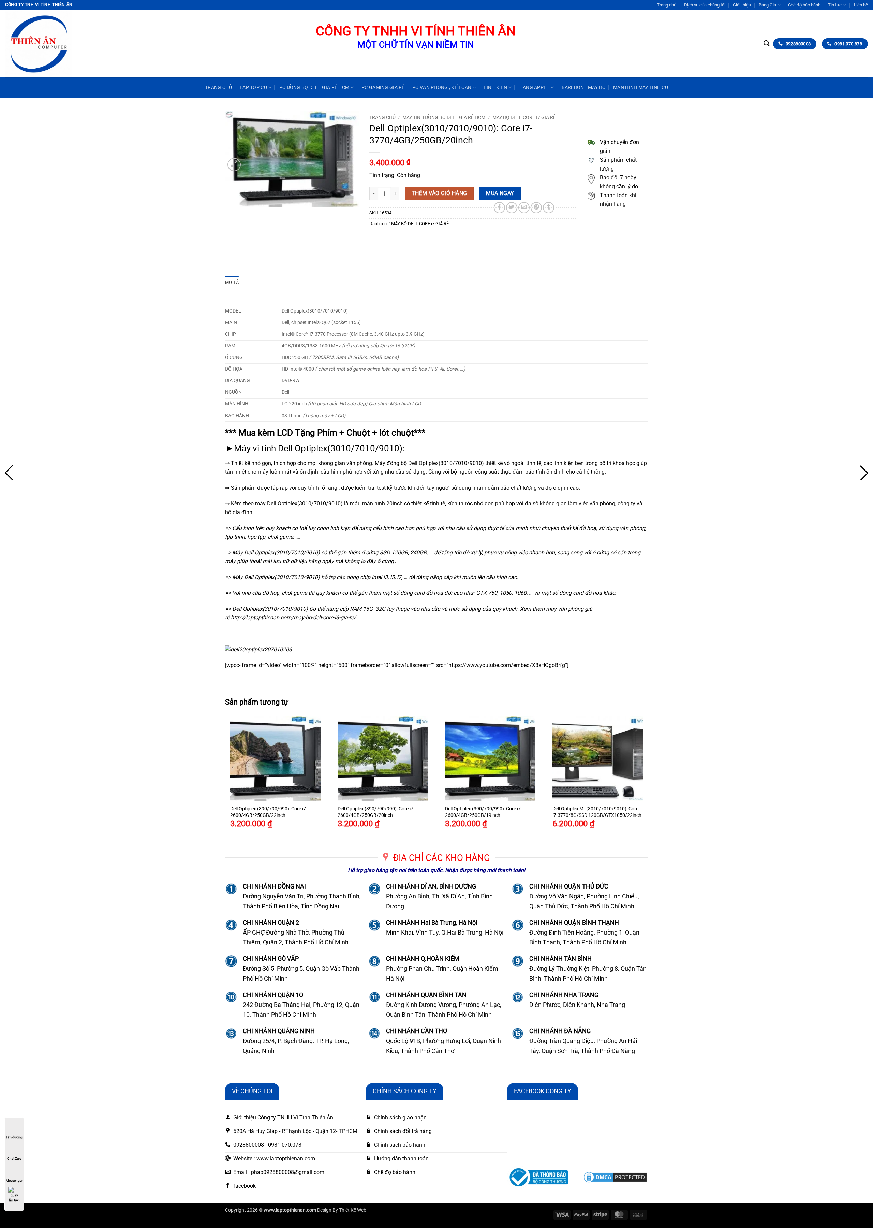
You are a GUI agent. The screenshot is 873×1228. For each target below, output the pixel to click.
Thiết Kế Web (352, 1210)
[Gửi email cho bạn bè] (524, 207)
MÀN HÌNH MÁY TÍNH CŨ (640, 87)
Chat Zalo (14, 1158)
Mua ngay (500, 193)
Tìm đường (14, 1137)
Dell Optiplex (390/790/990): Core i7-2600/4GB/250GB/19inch (483, 812)
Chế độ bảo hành (804, 5)
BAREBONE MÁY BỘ (584, 87)
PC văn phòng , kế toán (441, 87)
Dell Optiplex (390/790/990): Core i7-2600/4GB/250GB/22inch (268, 812)
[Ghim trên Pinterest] (536, 207)
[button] (234, 164)
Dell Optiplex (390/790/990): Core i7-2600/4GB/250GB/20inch (376, 812)
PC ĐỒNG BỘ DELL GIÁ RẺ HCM (314, 87)
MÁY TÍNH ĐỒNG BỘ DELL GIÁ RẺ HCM (443, 117)
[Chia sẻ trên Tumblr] (548, 207)
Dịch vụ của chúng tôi (704, 5)
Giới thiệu (742, 5)
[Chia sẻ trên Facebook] (499, 207)
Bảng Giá (767, 5)
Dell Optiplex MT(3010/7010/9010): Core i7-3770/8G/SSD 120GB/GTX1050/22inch (596, 812)
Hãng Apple (534, 87)
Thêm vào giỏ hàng (439, 193)
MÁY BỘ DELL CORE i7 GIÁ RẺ (524, 117)
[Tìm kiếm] (766, 43)
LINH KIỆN (495, 87)
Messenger (14, 1180)
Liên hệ (861, 5)
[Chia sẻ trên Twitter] (511, 207)
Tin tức (835, 5)
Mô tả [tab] (232, 282)
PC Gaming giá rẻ (383, 87)
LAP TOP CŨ (253, 87)
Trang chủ (666, 5)
